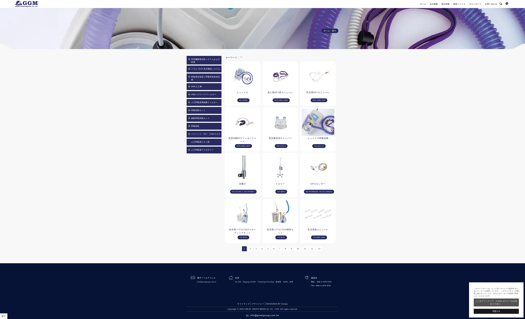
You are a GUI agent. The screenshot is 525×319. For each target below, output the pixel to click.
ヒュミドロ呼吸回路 (318, 138)
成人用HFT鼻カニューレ (280, 92)
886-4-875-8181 (324, 282)
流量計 (242, 184)
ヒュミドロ (242, 92)
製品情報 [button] (445, 4)
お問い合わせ (491, 4)
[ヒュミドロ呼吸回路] (318, 122)
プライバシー (258, 304)
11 (305, 249)
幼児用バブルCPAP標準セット (280, 231)
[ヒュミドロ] (242, 76)
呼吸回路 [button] (195, 126)
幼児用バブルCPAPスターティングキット (242, 231)
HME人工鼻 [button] (196, 87)
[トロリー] (280, 168)
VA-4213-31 (319, 146)
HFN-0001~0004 (281, 100)
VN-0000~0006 (319, 237)
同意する (496, 311)
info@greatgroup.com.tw (206, 282)
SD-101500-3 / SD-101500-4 (243, 192)
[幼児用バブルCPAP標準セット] (280, 213)
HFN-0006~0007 (243, 146)
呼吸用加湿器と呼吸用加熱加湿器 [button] (205, 78)
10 (298, 249)
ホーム (423, 4)
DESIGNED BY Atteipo (277, 304)
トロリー (280, 184)
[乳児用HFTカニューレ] (318, 76)
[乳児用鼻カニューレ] (318, 213)
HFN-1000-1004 (319, 100)
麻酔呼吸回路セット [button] (200, 118)
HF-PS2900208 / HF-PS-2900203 (319, 192)
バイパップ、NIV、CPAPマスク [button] (206, 134)
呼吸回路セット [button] (198, 110)
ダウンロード (475, 4)
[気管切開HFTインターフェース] (242, 122)
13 (319, 249)
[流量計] (242, 168)
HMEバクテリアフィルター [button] (203, 94)
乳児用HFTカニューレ (318, 92)
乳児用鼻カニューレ (318, 229)
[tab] (204, 60)
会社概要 (434, 4)
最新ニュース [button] (459, 4)
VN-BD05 (281, 192)
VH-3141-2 (281, 146)
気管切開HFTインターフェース (242, 140)
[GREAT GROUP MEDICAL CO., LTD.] (26, 4)
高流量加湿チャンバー (280, 138)
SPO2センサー (318, 184)
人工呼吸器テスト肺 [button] (200, 142)
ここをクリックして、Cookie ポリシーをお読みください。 (496, 302)
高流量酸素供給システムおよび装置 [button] (205, 60)
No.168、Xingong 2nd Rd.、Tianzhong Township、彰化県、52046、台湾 (264, 282)
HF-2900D (243, 100)
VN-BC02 (243, 237)
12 (312, 249)
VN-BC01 (281, 237)
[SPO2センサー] (318, 168)
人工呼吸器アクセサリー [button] (202, 150)
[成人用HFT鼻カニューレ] (280, 76)
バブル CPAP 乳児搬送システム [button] (205, 69)
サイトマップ (243, 304)
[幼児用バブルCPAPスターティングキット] (242, 213)
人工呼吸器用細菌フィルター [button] (204, 102)
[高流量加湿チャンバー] (280, 122)
